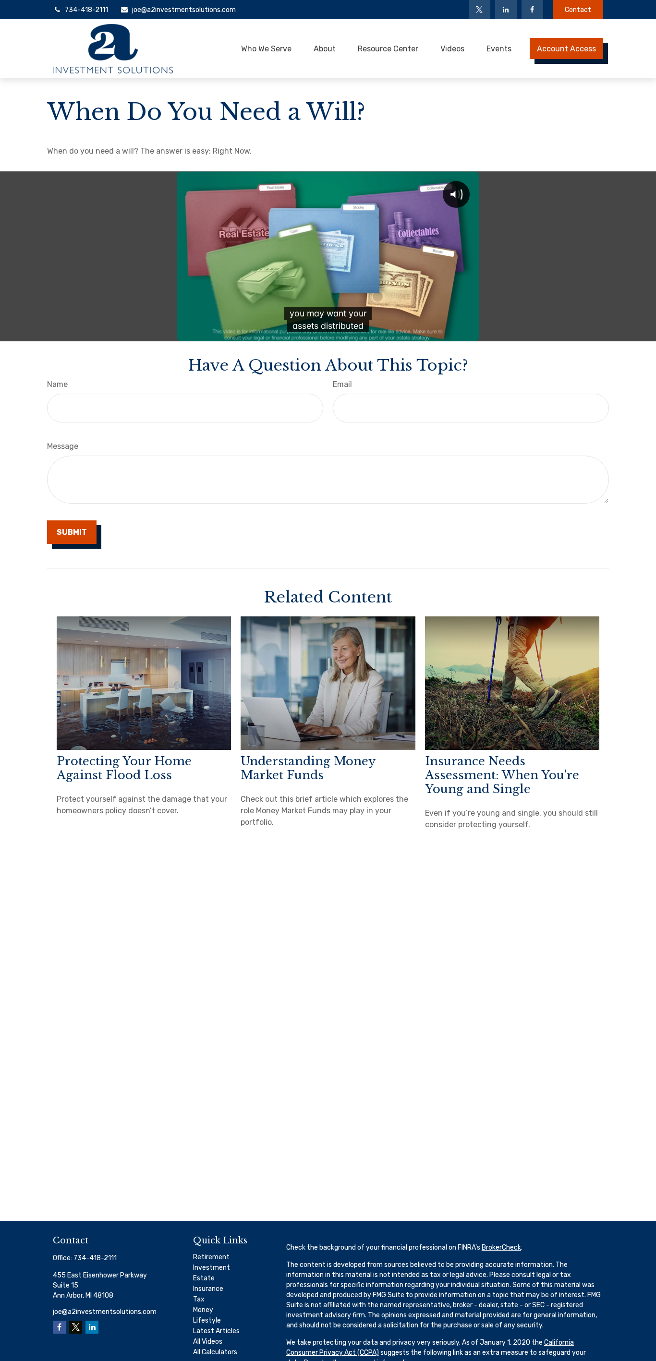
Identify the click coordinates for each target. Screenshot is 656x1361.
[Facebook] (532, 9)
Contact (578, 10)
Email (342, 384)
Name (57, 384)
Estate (204, 1278)
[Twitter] (479, 9)
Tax (199, 1299)
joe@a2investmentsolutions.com (184, 10)
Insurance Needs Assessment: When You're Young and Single (502, 775)
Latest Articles (216, 1331)
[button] (266, 48)
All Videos (207, 1341)
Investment (211, 1268)
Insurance (208, 1289)
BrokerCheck (501, 1247)
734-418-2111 (86, 10)
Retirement (211, 1257)
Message (62, 446)
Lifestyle (207, 1320)
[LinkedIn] (506, 9)
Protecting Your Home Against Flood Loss (124, 768)
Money (203, 1310)
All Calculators (215, 1352)
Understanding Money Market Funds (308, 768)
